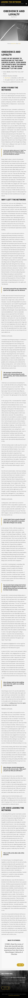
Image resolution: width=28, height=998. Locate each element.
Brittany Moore (13, 43)
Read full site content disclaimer (14, 995)
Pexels (19, 43)
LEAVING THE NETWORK (11, 2)
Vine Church (7, 78)
